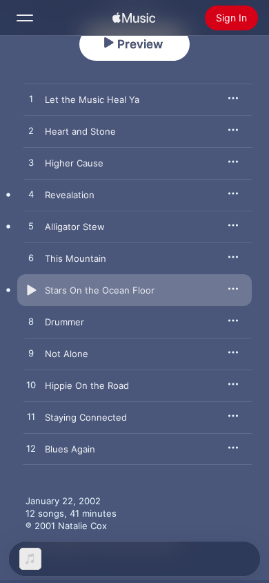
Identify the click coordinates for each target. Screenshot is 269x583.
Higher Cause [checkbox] (74, 163)
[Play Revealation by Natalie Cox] (31, 195)
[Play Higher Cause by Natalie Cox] (31, 163)
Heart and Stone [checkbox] (80, 131)
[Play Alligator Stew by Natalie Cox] (31, 226)
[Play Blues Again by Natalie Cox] (31, 449)
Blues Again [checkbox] (70, 449)
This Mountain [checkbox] (75, 258)
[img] (133, 18)
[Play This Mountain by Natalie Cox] (31, 258)
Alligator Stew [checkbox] (75, 226)
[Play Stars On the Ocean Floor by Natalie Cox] (31, 290)
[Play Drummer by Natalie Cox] (31, 322)
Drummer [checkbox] (64, 321)
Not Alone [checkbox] (66, 353)
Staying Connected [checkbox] (86, 417)
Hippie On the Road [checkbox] (87, 385)
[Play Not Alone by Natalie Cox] (31, 353)
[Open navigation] (25, 18)
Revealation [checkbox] (69, 194)
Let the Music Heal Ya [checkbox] (92, 99)
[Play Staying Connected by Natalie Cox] (31, 417)
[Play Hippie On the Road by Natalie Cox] (31, 385)
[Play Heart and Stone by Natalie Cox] (31, 131)
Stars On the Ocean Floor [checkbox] (100, 290)
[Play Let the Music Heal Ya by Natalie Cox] (31, 99)
